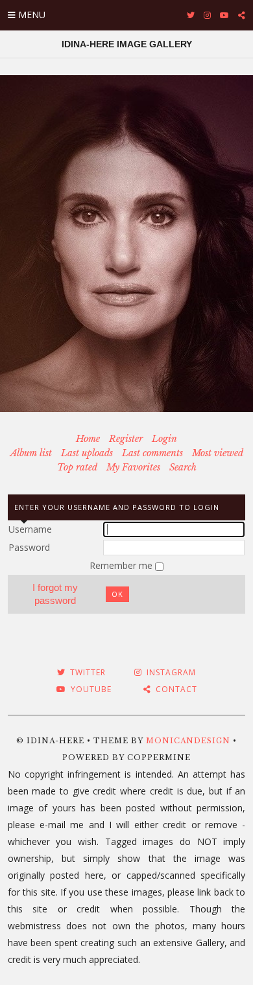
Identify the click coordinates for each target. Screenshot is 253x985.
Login (164, 439)
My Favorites (133, 467)
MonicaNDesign (188, 740)
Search (183, 467)
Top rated (77, 467)
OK (117, 594)
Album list (31, 453)
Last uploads (87, 453)
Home (88, 439)
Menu (31, 14)
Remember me (122, 565)
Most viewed (217, 453)
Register (126, 439)
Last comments (152, 453)
